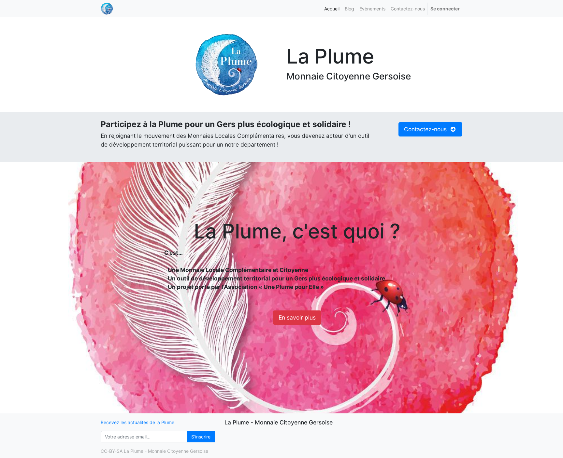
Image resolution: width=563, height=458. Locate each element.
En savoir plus (297, 317)
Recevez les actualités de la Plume (137, 422)
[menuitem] (332, 9)
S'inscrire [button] (200, 436)
